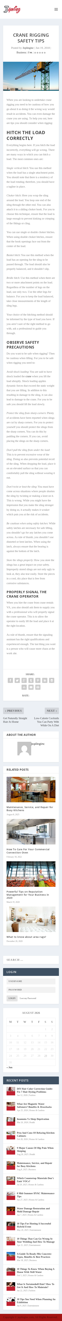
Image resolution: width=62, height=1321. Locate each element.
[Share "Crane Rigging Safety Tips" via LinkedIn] (44, 680)
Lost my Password (28, 998)
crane (28, 376)
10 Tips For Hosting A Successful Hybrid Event (34, 1225)
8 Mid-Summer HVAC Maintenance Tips (35, 1195)
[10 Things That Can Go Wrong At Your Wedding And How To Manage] (11, 1241)
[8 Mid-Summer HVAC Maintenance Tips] (11, 1195)
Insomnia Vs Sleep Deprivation (33, 1119)
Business (21, 52)
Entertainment (35, 1230)
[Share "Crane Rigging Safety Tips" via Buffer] (51, 680)
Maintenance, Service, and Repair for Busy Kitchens (30, 809)
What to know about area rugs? (26, 936)
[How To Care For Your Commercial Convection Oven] (31, 831)
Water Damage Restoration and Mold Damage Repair (33, 1210)
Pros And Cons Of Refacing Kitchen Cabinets (36, 1134)
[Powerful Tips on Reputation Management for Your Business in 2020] (31, 874)
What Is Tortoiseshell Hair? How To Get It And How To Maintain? (35, 1286)
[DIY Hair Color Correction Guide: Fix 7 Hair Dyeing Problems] (11, 1091)
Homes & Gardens (37, 1110)
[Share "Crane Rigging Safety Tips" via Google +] (24, 680)
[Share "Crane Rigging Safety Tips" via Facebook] (10, 680)
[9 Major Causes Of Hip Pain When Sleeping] (11, 1150)
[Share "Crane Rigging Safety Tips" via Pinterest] (37, 680)
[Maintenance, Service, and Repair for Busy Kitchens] (31, 789)
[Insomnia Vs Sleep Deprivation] (11, 1121)
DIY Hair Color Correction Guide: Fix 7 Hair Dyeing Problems (35, 1090)
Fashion (32, 1095)
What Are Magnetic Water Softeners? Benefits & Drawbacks (34, 1105)
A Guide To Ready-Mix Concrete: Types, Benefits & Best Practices (34, 1255)
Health (32, 1122)
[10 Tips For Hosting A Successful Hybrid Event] (11, 1226)
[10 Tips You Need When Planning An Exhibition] (11, 1301)
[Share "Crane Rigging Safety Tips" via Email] (31, 687)
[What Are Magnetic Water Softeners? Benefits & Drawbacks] (11, 1106)
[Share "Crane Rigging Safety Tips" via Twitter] (17, 680)
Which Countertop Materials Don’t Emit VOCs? (35, 1180)
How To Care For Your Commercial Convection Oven (28, 851)
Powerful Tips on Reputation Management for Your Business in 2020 (28, 894)
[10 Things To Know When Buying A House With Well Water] (11, 1271)
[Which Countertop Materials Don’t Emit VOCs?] (11, 1180)
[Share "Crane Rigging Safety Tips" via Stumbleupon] (24, 687)
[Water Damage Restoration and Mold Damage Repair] (11, 1211)
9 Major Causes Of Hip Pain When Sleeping (35, 1149)
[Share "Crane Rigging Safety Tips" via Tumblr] (31, 680)
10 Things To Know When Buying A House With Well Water (35, 1270)
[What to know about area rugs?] (31, 919)
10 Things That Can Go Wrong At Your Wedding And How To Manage (36, 1240)
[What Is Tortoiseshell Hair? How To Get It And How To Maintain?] (11, 1286)
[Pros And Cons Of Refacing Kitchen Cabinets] (11, 1135)
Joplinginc (28, 47)
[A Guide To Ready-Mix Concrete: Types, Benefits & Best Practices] (11, 1256)
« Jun (9, 1067)
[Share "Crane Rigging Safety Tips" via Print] (37, 687)
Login (12, 998)
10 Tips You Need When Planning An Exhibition (36, 1301)
